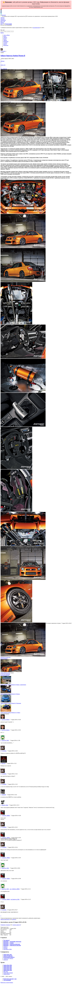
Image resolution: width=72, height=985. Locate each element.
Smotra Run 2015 (7, 954)
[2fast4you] (3, 739)
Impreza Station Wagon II (15, 55)
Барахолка (5, 45)
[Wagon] (6, 692)
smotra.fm (5, 959)
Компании (5, 41)
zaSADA (4, 719)
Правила (5, 946)
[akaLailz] (4, 762)
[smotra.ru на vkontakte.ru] (1, 11)
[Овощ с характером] (6, 683)
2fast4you (4, 740)
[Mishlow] (3, 803)
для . (15, 889)
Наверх (2, 22)
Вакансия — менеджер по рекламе (12, 945)
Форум (5, 44)
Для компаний (7, 980)
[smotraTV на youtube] (1, 9)
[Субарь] (6, 711)
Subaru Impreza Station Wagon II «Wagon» (10, 694)
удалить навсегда (16, 924)
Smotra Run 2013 (7, 966)
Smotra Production (8, 955)
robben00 (4, 794)
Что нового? (6, 940)
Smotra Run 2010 (7, 970)
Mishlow (4, 805)
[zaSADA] (3, 718)
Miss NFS (5, 971)
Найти (2, 32)
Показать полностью (5, 657)
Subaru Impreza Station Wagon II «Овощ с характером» (13, 684)
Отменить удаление (5, 924)
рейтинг (2, 61)
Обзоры (5, 37)
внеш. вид (3, 64)
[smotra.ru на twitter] (1, 13)
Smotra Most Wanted (8, 972)
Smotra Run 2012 (7, 967)
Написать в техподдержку (7, 982)
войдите (14, 919)
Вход (2, 24)
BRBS (8, 815)
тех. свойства (4, 68)
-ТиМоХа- (4, 815)
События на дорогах (8, 958)
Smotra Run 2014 (7, 965)
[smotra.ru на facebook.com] (1, 12)
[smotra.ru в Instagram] (3, 15)
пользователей (36, 27)
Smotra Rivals (6, 974)
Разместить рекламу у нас (10, 978)
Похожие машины (5, 675)
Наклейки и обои (7, 949)
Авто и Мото (6, 35)
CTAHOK (3, 51)
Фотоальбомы (4, 658)
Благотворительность (8, 957)
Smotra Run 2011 (7, 969)
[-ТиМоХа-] (3, 814)
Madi (7, 805)
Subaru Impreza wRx (5, 672)
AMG (7, 740)
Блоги (4, 36)
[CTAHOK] (2, 50)
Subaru (3, 55)
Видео (4, 39)
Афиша (5, 40)
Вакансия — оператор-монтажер (11, 944)
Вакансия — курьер (8, 942)
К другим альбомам (5, 674)
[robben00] (3, 793)
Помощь (5, 948)
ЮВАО (8, 719)
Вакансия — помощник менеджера (12, 941)
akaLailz (3, 763)
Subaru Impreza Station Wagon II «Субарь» (10, 712)
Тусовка (5, 42)
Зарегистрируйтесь (5, 919)
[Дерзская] (6, 702)
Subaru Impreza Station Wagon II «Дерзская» (11, 703)
